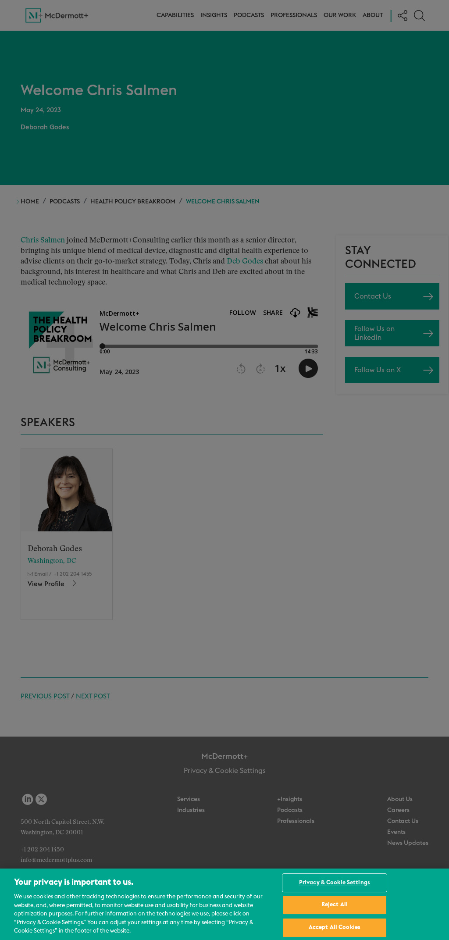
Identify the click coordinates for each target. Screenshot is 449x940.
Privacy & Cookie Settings (334, 883)
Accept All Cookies (334, 927)
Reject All (334, 905)
